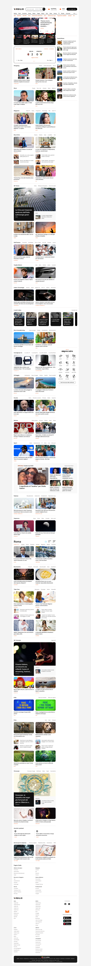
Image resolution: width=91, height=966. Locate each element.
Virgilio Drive (16, 908)
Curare (15, 635)
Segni (47, 771)
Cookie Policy (46, 960)
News (33, 110)
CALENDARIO (51, 48)
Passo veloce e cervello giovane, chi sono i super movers (47, 611)
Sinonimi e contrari (37, 397)
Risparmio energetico (18, 513)
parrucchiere (38, 879)
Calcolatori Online (39, 950)
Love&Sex (50, 134)
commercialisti (38, 890)
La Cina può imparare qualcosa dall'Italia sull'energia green (23, 212)
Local (15, 562)
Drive (29, 15)
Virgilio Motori (18, 265)
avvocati (37, 888)
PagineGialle (16, 943)
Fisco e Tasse (38, 242)
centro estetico (38, 880)
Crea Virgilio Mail (72, 9)
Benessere (37, 589)
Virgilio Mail (16, 902)
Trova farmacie (38, 943)
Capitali (45, 375)
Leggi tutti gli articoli (68, 465)
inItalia (37, 916)
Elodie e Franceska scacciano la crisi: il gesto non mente (67, 489)
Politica (45, 420)
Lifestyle (44, 88)
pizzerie (37, 874)
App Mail (15, 916)
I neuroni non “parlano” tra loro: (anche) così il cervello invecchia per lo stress (49, 616)
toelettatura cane (17, 890)
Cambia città (16, 544)
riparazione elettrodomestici (19, 873)
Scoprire (37, 635)
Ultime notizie (35, 420)
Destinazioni (27, 375)
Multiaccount (16, 913)
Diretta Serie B (19, 48)
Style (45, 134)
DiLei (15, 88)
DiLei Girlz (17, 135)
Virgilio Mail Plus (17, 904)
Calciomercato (37, 443)
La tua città (38, 945)
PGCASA (39, 958)
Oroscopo (68, 13)
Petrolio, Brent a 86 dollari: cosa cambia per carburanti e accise (69, 66)
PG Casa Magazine (17, 948)
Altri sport (53, 443)
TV (59, 13)
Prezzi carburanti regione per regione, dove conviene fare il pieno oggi (70, 48)
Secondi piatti (43, 566)
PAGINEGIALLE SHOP (33, 958)
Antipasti (30, 566)
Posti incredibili (52, 375)
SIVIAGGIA (58, 958)
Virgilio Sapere (16, 931)
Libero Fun (37, 936)
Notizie (15, 13)
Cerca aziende (38, 940)
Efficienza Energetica (42, 185)
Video (50, 13)
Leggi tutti (53, 640)
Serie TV (54, 110)
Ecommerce (49, 842)
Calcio (41, 28)
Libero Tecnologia (19, 287)
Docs (45, 15)
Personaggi (44, 110)
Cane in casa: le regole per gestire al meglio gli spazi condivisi (47, 747)
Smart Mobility (16, 939)
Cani (46, 720)
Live (49, 443)
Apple (32, 287)
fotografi (37, 893)
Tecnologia (16, 83)
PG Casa (15, 946)
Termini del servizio (36, 11)
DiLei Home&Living (19, 330)
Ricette (62, 13)
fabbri (15, 874)
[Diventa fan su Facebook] (65, 904)
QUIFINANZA (62, 958)
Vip (36, 181)
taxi (14, 879)
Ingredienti (53, 566)
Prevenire (16, 607)
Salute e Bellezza (39, 877)
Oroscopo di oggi (31, 771)
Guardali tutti (74, 310)
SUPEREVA (72, 958)
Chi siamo (33, 960)
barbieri (37, 882)
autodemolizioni (17, 880)
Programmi (38, 110)
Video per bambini (42, 697)
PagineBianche (16, 950)
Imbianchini (37, 495)
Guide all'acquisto (47, 65)
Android (27, 287)
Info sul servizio (29, 11)
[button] (53, 31)
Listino (48, 265)
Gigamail (15, 911)
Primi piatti (35, 566)
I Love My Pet (35, 352)
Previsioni (53, 544)
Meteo (34, 13)
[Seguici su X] (69, 904)
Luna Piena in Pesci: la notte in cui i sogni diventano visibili (48, 802)
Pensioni (49, 242)
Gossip (55, 13)
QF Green (16, 186)
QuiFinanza (17, 242)
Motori (42, 13)
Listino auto (16, 938)
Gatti (49, 720)
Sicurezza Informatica (40, 305)
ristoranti (37, 873)
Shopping (15, 929)
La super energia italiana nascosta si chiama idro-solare (47, 217)
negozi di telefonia (17, 891)
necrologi (15, 893)
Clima (35, 185)
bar (36, 871)
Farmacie (32, 544)
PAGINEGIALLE (26, 958)
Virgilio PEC (16, 906)
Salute (48, 589)
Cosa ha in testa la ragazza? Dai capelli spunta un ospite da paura (43, 322)
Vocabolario (38, 947)
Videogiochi (16, 305)
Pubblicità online (41, 842)
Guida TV (28, 110)
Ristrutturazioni (52, 330)
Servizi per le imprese (20, 842)
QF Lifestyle (17, 640)
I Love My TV (27, 352)
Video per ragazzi (52, 697)
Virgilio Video (38, 908)
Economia (24, 13)
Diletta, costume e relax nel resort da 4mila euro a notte (54, 489)
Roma (17, 541)
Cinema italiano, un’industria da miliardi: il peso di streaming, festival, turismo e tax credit (22, 668)
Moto (40, 265)
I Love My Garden (43, 352)
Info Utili (44, 242)
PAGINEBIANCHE (45, 958)
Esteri (50, 420)
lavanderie (16, 888)
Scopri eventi (38, 942)
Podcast (54, 720)
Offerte (40, 65)
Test (55, 134)
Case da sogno (32, 330)
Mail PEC (25, 15)
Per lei (54, 65)
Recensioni (53, 287)
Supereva (16, 518)
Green (37, 213)
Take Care (17, 589)
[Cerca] (44, 9)
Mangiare (38, 868)
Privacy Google (42, 11)
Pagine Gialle (17, 865)
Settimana (38, 771)
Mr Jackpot (38, 934)
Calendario (16, 914)
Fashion (40, 134)
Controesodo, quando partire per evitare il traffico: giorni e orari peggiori (19, 322)
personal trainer (39, 891)
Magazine (16, 110)
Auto (36, 265)
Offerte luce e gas (52, 15)
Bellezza (54, 88)
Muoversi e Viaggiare (18, 877)
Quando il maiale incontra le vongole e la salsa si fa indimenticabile (69, 42)
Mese (43, 771)
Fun (74, 15)
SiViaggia (16, 375)
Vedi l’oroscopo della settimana (67, 382)
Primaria (44, 397)
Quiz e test (53, 518)
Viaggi (38, 13)
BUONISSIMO (67, 958)
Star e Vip (39, 88)
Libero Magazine (39, 921)
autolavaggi (16, 884)
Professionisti (39, 886)
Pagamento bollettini (61, 15)
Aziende (37, 544)
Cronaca (41, 420)
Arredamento (44, 330)
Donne (29, 13)
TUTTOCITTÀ (50, 958)
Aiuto (15, 918)
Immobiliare (30, 242)
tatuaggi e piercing (39, 884)
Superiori (54, 397)
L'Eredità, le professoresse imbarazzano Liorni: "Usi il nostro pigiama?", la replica (22, 127)
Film (49, 110)
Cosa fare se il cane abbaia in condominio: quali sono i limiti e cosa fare (26, 742)
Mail (15, 15)
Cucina (37, 584)
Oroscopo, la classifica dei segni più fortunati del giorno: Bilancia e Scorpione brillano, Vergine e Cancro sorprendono (22, 799)
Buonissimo (17, 566)
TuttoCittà (16, 951)
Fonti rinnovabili (52, 185)
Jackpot (69, 15)
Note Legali (38, 960)
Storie (54, 420)
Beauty (35, 134)
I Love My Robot (52, 352)
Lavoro (54, 242)
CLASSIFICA (46, 48)
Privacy (42, 960)
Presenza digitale (33, 842)
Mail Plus (19, 15)
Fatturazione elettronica (37, 15)
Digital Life (37, 287)
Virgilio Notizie (38, 902)
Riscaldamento (30, 495)
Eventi (27, 544)
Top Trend (16, 860)
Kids (15, 697)
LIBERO (18, 958)
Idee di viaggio (35, 375)
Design (38, 330)
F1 (42, 443)
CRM (55, 842)
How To (43, 287)
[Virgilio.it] (19, 9)
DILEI (54, 958)
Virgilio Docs (16, 909)
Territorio (38, 562)
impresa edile (16, 871)
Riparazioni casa (52, 495)
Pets (15, 720)
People (33, 88)
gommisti (15, 882)
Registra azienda (17, 944)
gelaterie (37, 869)
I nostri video (17, 310)
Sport (19, 13)
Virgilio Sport (38, 904)
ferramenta (16, 869)
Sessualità (53, 589)
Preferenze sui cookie (53, 960)
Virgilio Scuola (16, 932)
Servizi (15, 886)
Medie (48, 397)
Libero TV (37, 923)
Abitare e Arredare (18, 868)
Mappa (48, 544)
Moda (37, 83)
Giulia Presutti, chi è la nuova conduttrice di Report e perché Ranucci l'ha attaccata (45, 127)
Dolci (48, 566)
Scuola (16, 398)
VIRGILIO (21, 958)
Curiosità (54, 265)
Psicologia (43, 589)
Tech (47, 13)
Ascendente (53, 771)
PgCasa (16, 496)
